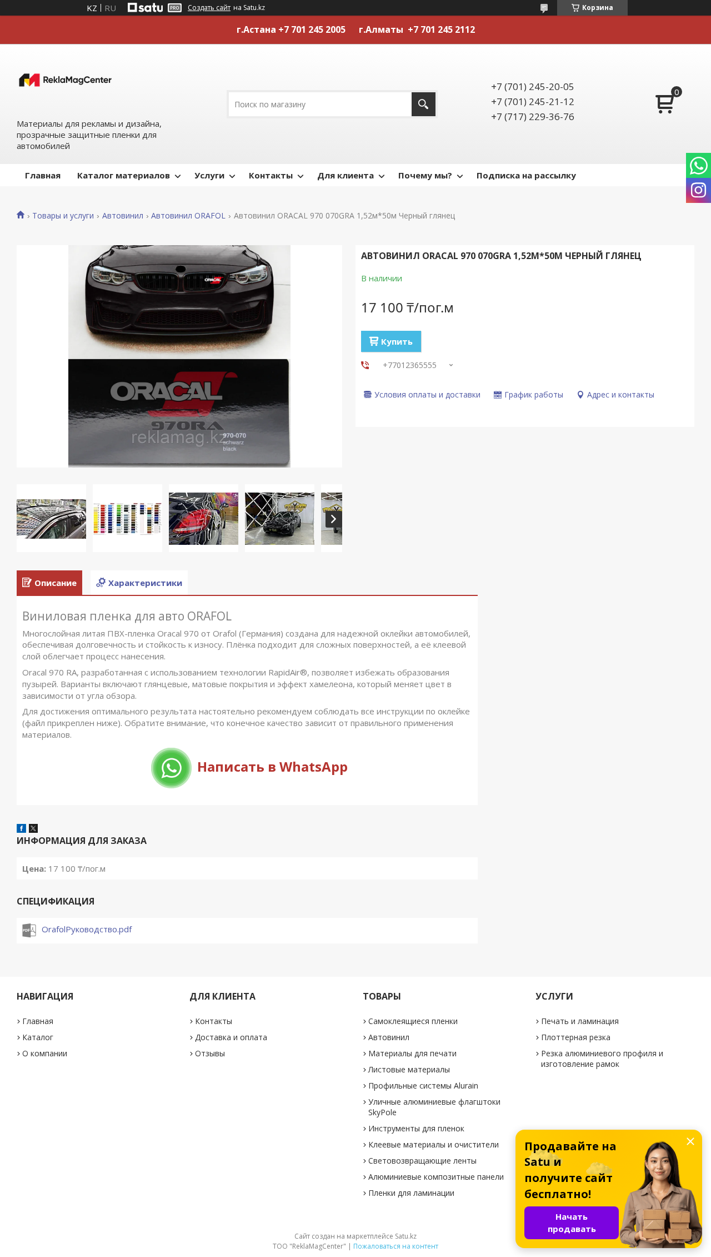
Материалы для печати (412, 1053)
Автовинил (122, 216)
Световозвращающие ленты (422, 1160)
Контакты (271, 175)
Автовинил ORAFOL (188, 216)
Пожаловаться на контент (395, 1246)
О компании (44, 1053)
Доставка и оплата (231, 1037)
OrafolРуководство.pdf (87, 929)
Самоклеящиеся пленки (413, 1021)
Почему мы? (425, 175)
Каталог (37, 1037)
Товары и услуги (63, 216)
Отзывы (210, 1053)
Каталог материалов (123, 175)
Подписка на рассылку (526, 175)
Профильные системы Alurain (423, 1085)
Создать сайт (209, 8)
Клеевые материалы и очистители (433, 1144)
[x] (33, 829)
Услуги (209, 175)
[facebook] (21, 829)
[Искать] (423, 104)
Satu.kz (406, 1236)
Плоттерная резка (575, 1037)
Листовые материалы (409, 1069)
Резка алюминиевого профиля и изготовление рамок (602, 1058)
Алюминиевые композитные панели (436, 1176)
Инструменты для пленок (416, 1128)
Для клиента (345, 175)
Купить (397, 341)
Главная (43, 175)
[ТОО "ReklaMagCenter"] (65, 80)
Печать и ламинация (580, 1021)
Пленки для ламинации (411, 1193)
